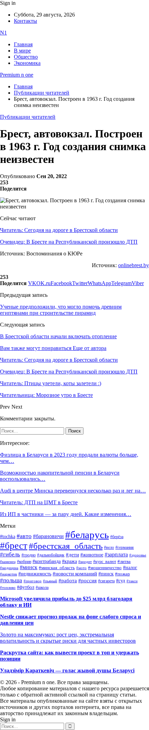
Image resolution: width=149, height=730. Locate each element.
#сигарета (106, 580)
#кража (69, 561)
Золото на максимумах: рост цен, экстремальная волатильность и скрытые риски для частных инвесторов (68, 638)
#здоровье (137, 555)
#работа (68, 580)
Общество (26, 57)
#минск (28, 567)
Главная (23, 44)
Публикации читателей (27, 117)
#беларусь (87, 534)
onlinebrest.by (133, 265)
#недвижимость (34, 573)
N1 (3, 33)
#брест (13, 546)
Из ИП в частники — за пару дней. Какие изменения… (65, 514)
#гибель (10, 554)
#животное (91, 554)
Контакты (25, 21)
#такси (132, 581)
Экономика (27, 63)
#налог (130, 567)
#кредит (85, 561)
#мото (81, 568)
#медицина (9, 568)
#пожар (122, 573)
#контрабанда (47, 561)
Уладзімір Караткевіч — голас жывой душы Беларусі (67, 670)
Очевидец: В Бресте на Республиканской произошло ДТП (69, 242)
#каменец (8, 561)
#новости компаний (75, 573)
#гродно (28, 555)
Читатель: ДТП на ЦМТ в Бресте (39, 502)
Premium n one (16, 75)
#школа (42, 587)
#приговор (33, 581)
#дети (72, 554)
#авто (24, 536)
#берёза (116, 536)
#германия (124, 547)
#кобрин (24, 561)
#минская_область (57, 567)
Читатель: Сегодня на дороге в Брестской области (59, 230)
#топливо (8, 587)
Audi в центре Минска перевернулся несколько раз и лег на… (73, 491)
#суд (120, 580)
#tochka (7, 536)
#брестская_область (66, 546)
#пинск (106, 573)
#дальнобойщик (50, 555)
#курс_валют (104, 561)
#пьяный (50, 581)
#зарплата (116, 554)
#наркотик (8, 574)
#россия (87, 580)
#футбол (25, 587)
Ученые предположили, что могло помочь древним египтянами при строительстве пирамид (61, 310)
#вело (109, 547)
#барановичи (48, 536)
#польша (11, 580)
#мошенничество (105, 567)
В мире (22, 50)
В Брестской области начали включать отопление (58, 336)
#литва (124, 561)
